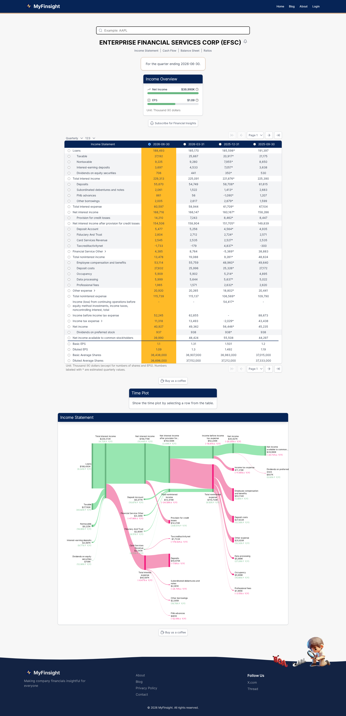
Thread (252, 689)
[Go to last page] (278, 135)
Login (316, 6)
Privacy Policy (146, 688)
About (304, 6)
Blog (292, 6)
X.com (252, 682)
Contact (142, 694)
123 (87, 138)
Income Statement (146, 50)
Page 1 (253, 135)
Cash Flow (169, 50)
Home (280, 6)
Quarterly (72, 138)
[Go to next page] (269, 135)
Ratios (208, 50)
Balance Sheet (190, 50)
